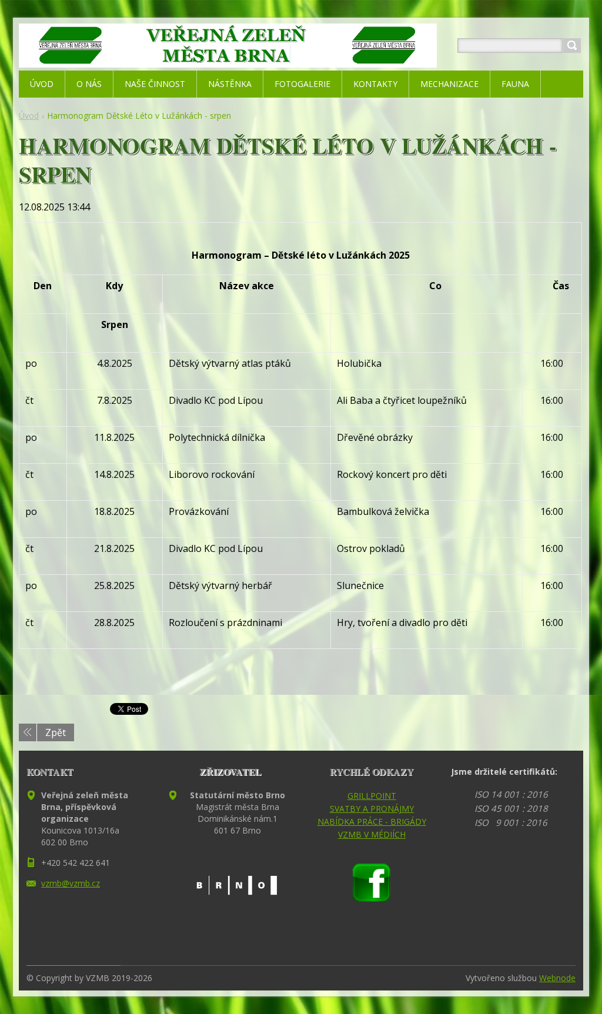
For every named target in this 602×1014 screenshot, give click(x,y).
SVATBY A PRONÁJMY (372, 808)
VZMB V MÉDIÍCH (372, 834)
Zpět (55, 732)
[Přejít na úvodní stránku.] (228, 59)
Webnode (557, 977)
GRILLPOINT (371, 795)
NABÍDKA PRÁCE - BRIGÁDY (371, 821)
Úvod (29, 115)
